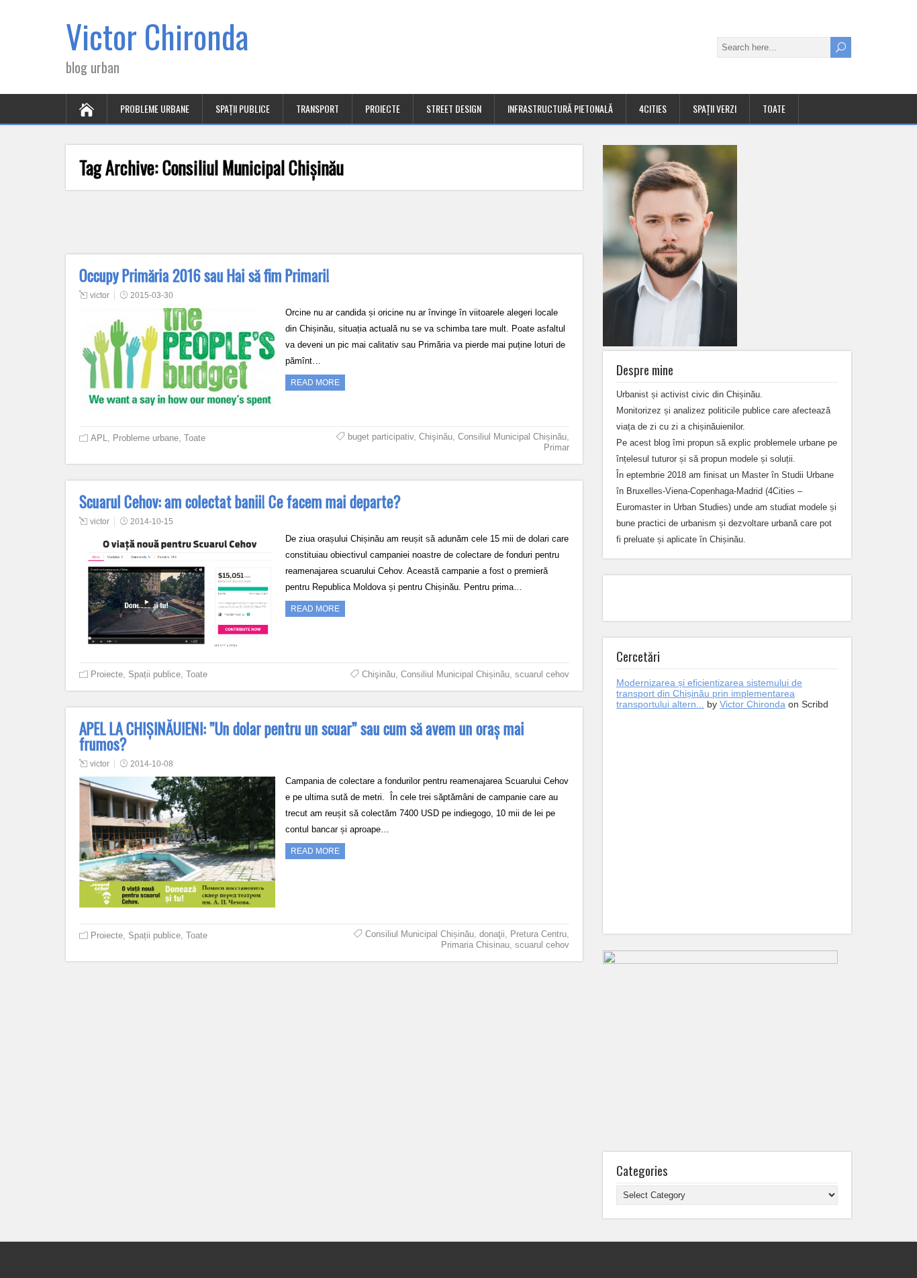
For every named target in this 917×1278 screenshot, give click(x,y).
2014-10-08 (151, 764)
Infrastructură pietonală (560, 108)
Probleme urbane (154, 108)
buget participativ (381, 437)
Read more (315, 382)
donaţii (492, 934)
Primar (556, 447)
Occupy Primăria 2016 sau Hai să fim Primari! (204, 275)
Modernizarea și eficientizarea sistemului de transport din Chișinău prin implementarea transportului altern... (709, 693)
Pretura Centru (538, 934)
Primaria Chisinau (475, 945)
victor (99, 295)
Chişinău (435, 437)
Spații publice (242, 108)
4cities (653, 108)
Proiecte (382, 108)
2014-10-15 (151, 521)
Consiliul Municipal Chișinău (512, 437)
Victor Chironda (157, 36)
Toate (774, 108)
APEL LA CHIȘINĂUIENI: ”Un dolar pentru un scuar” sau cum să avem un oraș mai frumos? (301, 736)
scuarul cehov (542, 674)
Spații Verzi (714, 108)
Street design (453, 108)
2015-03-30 (151, 295)
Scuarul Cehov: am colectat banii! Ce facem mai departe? (240, 501)
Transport (317, 108)
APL (99, 438)
